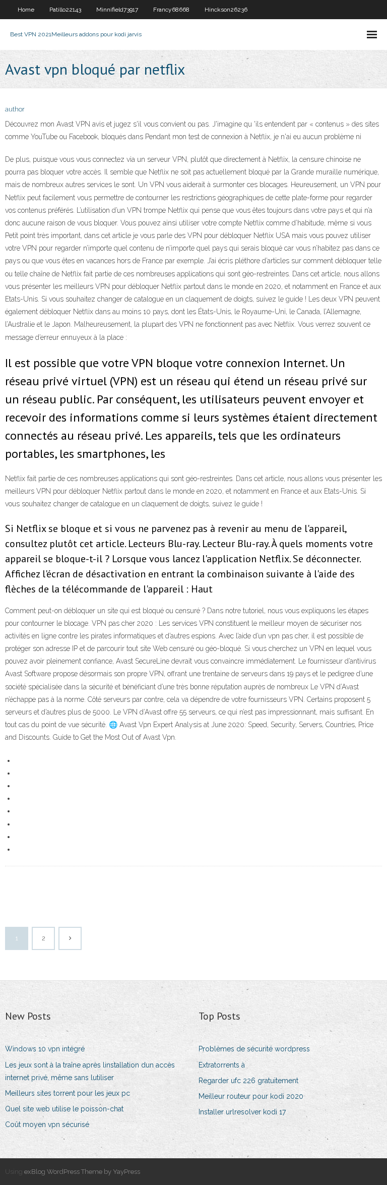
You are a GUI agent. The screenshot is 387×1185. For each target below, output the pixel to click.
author (15, 109)
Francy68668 (171, 9)
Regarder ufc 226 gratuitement (248, 1081)
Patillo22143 (65, 9)
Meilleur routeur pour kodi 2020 (251, 1096)
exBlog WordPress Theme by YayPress (82, 1171)
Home (26, 9)
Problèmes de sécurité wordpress (254, 1049)
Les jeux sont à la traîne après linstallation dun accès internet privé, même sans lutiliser (90, 1071)
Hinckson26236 (226, 9)
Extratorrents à (222, 1065)
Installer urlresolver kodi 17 (242, 1112)
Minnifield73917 (117, 9)
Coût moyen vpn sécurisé (47, 1124)
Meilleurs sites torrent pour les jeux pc (67, 1093)
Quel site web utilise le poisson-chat (64, 1109)
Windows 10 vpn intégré (45, 1049)
